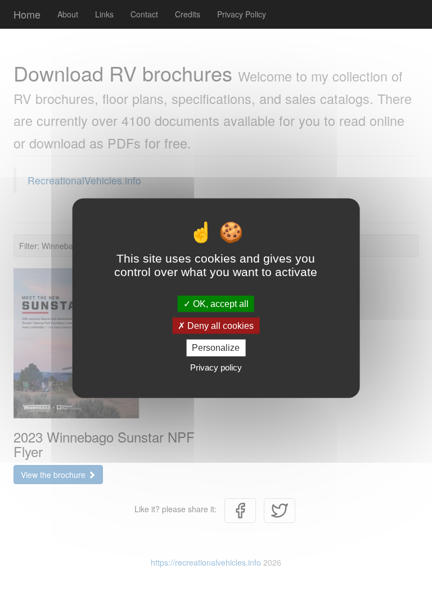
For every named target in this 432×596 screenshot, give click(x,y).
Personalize (216, 348)
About (67, 14)
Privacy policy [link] (216, 367)
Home (27, 14)
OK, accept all (220, 304)
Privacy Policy (241, 14)
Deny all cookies (219, 326)
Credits (187, 14)
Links (104, 14)
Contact (144, 14)
